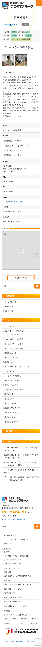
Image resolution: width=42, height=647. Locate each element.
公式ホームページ (21, 277)
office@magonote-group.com (14, 519)
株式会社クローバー (12, 380)
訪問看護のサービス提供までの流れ (17, 584)
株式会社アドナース (12, 357)
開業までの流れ (10, 618)
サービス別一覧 (10, 302)
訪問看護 (7, 580)
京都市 (14, 32)
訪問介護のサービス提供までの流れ (17, 576)
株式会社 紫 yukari (11, 421)
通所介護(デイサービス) (13, 589)
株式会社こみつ (10, 353)
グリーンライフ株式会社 (21, 39)
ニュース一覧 (9, 326)
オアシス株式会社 (11, 385)
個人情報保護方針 (21, 555)
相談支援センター (11, 606)
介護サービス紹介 (10, 568)
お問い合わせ (9, 623)
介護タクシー (26, 606)
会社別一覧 (8, 311)
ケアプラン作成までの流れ (14, 601)
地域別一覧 (8, 306)
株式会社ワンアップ (12, 408)
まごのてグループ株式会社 (14, 331)
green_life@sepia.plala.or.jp (13, 201)
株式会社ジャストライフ (13, 343)
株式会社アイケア (11, 412)
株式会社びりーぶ (11, 362)
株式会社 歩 (8, 394)
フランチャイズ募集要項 (29, 618)
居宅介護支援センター (12, 597)
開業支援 (7, 611)
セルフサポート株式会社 (13, 339)
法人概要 (7, 555)
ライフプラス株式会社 (12, 376)
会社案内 (7, 552)
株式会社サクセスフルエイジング (17, 366)
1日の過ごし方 (9, 593)
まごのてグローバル (12, 334)
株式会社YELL (9, 417)
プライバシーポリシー (12, 563)
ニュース (7, 548)
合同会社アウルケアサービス (15, 389)
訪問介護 (7, 572)
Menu (39, 3)
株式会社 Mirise (10, 403)
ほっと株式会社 (10, 371)
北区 (27, 32)
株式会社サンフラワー (12, 398)
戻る (26, 24)
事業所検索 (8, 535)
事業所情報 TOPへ (12, 24)
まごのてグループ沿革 (12, 559)
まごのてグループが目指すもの (16, 614)
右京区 (28, 35)
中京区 (14, 35)
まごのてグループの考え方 (27, 623)
